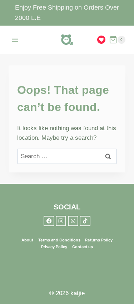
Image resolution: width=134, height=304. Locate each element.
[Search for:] (67, 156)
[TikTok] (85, 221)
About (27, 240)
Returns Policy (99, 240)
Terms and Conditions (59, 240)
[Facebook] (49, 221)
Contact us (82, 246)
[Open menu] (15, 39)
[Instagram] (61, 221)
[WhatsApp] (73, 221)
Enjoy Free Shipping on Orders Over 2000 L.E (67, 12)
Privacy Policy (54, 246)
